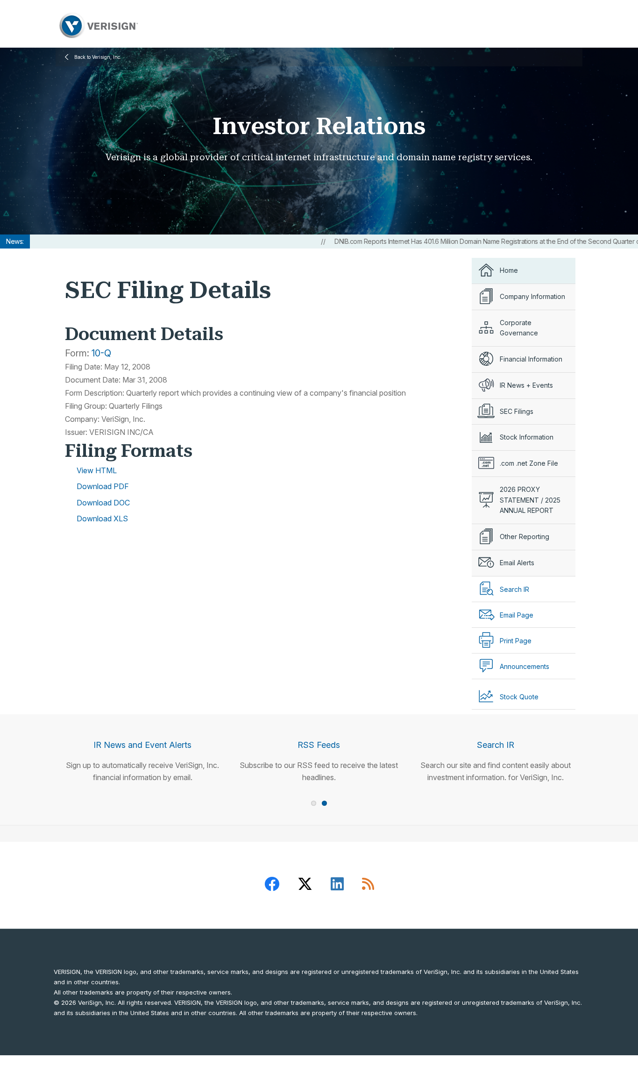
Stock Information (526, 437)
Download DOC (103, 502)
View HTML (97, 470)
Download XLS (102, 518)
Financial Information (531, 359)
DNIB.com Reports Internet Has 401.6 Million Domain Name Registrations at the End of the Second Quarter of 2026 (469, 241)
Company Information (532, 296)
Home (509, 270)
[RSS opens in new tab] (368, 885)
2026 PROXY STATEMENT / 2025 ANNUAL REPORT (530, 500)
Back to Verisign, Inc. (97, 57)
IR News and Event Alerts (142, 745)
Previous (41, 737)
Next (597, 737)
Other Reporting (524, 536)
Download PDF (103, 486)
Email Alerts (517, 563)
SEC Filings (516, 411)
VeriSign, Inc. (98, 25)
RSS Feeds (319, 745)
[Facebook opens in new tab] (271, 885)
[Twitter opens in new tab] (305, 885)
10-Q (101, 353)
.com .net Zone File (529, 463)
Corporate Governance (519, 328)
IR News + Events (526, 385)
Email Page (516, 615)
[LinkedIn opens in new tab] (337, 885)
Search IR (495, 745)
